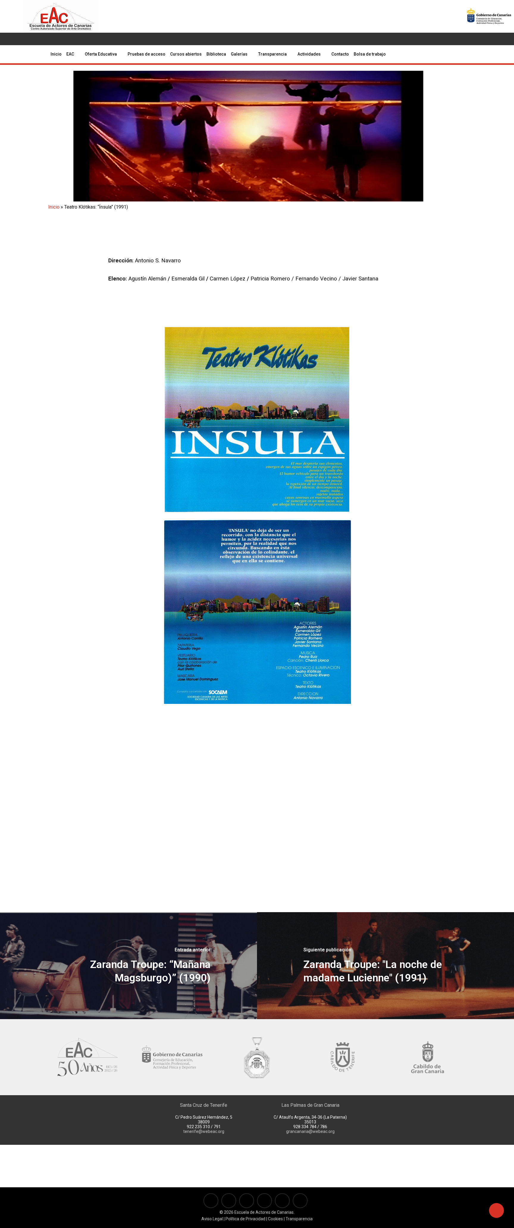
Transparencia (299, 1218)
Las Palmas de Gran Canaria (310, 1105)
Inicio (53, 207)
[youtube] (32, 39)
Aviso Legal (212, 1218)
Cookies (275, 1218)
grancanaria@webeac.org (310, 1131)
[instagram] (41, 39)
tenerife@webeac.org (203, 1131)
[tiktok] (60, 39)
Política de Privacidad (245, 1218)
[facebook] (22, 39)
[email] (70, 39)
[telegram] (51, 39)
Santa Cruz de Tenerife (203, 1105)
